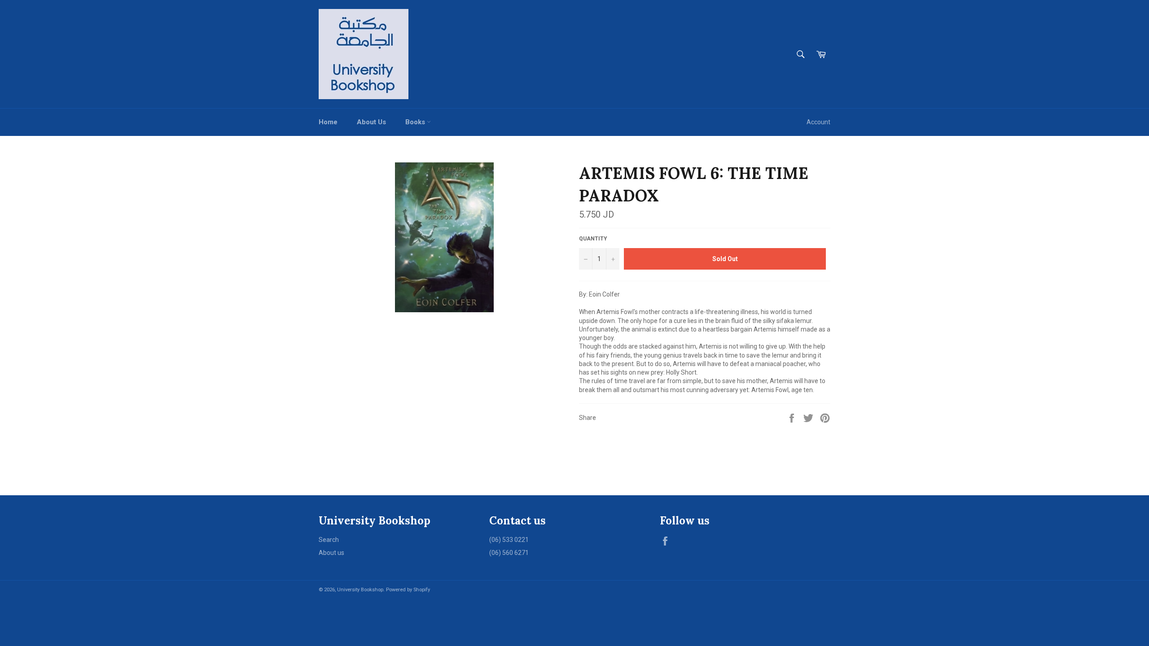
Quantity (593, 239)
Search (329, 539)
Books (416, 122)
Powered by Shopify (408, 590)
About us (331, 552)
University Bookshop (360, 590)
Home (328, 122)
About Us (371, 122)
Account (818, 122)
